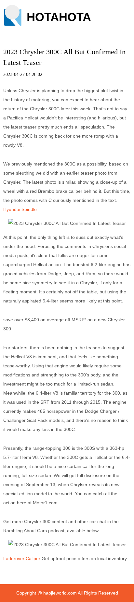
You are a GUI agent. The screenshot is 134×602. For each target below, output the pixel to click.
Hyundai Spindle (20, 209)
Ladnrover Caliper (21, 558)
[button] (12, 12)
